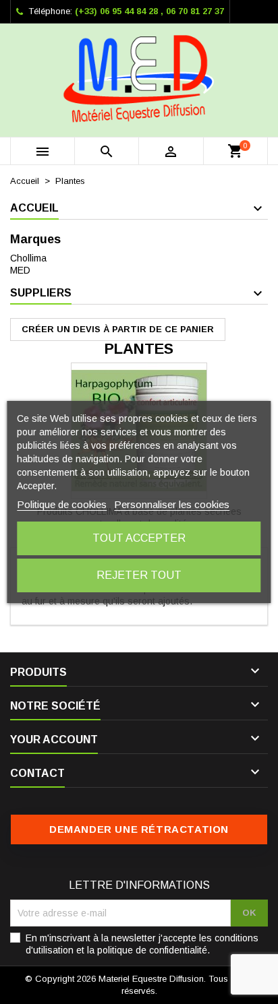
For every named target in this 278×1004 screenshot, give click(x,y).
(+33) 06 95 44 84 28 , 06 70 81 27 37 (149, 11)
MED (20, 270)
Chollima (28, 258)
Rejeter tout (139, 575)
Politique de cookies (62, 504)
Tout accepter (139, 538)
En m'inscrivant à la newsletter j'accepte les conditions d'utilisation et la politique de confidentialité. (142, 944)
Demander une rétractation (139, 829)
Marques (35, 239)
